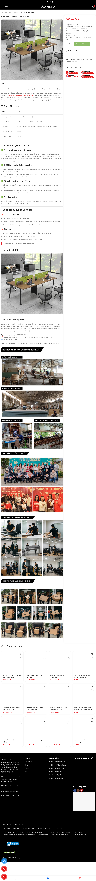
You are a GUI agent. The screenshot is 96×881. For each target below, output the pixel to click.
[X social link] (45, 2)
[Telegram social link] (52, 2)
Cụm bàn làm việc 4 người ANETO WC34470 (82, 676)
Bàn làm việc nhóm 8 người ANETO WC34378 (12, 676)
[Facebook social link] (43, 2)
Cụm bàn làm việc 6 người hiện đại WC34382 (11, 741)
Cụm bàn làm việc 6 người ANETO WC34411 (11, 709)
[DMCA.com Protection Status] (9, 852)
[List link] (36, 761)
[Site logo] (48, 6)
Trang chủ (4, 12)
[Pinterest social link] (48, 2)
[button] (20, 654)
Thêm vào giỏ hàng (82, 44)
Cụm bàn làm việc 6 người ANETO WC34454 (35, 709)
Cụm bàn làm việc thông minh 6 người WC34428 (82, 741)
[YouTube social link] (81, 790)
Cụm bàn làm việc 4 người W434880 (21, 95)
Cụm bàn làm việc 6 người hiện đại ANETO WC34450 (83, 709)
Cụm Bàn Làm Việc (13, 12)
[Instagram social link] (78, 790)
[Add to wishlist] (20, 657)
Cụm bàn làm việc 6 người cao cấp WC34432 (59, 709)
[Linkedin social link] (50, 2)
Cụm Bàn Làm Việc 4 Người (27, 12)
